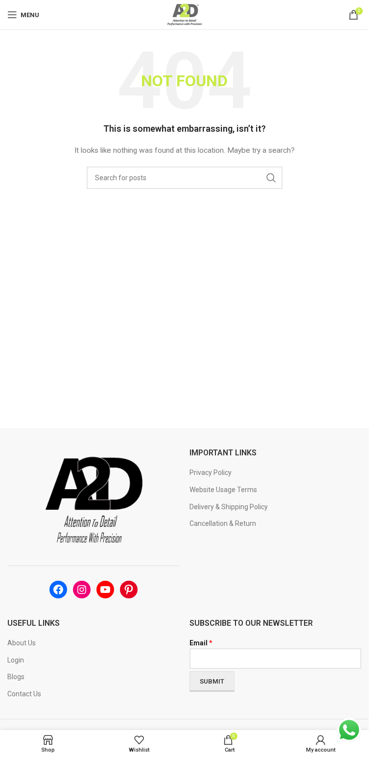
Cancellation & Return (222, 523)
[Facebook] (58, 589)
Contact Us (24, 694)
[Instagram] (82, 589)
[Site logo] (184, 14)
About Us (21, 643)
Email (200, 643)
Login (15, 660)
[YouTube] (105, 589)
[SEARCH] (271, 177)
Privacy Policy (210, 472)
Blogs (15, 677)
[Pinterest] (129, 589)
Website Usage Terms (223, 490)
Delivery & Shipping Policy (228, 507)
